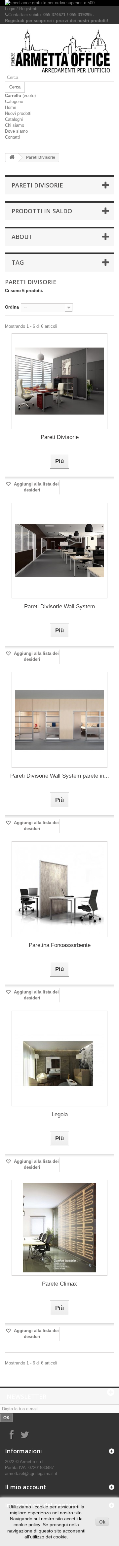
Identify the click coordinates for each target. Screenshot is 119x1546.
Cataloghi (14, 119)
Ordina (12, 307)
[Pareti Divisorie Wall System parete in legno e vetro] (59, 719)
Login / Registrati (21, 8)
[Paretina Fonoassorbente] (59, 889)
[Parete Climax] (59, 1227)
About (22, 237)
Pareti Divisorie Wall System (59, 606)
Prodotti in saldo (42, 211)
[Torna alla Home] (12, 157)
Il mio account (25, 1487)
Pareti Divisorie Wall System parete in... (59, 776)
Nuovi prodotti (18, 113)
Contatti (12, 137)
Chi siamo (14, 125)
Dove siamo (16, 131)
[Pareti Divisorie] (59, 381)
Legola (60, 1114)
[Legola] (59, 1058)
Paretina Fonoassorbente (60, 945)
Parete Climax (59, 1284)
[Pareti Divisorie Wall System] (59, 550)
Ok (102, 1522)
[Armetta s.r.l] (59, 51)
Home (10, 107)
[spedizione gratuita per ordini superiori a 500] (59, 3)
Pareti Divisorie (60, 437)
